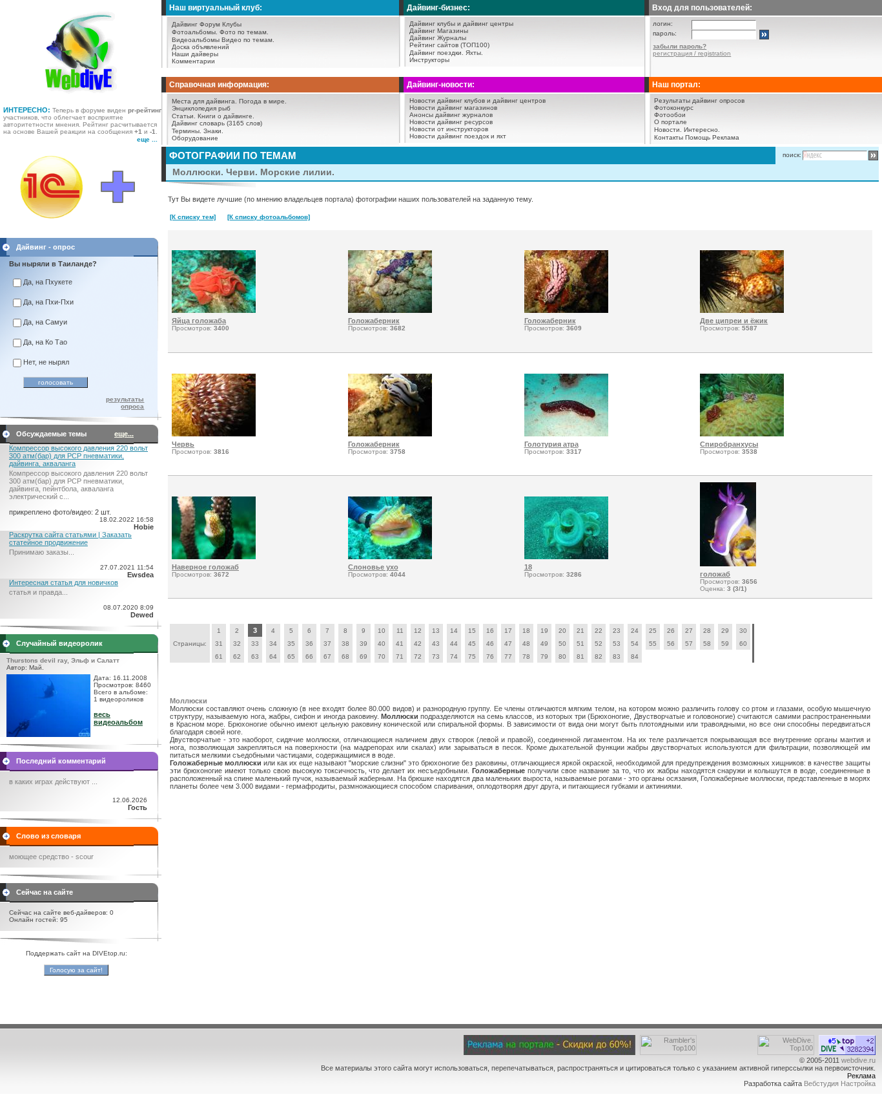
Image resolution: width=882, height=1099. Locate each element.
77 (508, 656)
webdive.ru (858, 1060)
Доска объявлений (200, 46)
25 (653, 630)
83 (616, 656)
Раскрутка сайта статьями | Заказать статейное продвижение (70, 538)
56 (671, 643)
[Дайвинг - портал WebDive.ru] (81, 97)
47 (508, 643)
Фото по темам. (244, 32)
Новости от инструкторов (448, 129)
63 (255, 656)
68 (345, 656)
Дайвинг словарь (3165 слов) (217, 123)
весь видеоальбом (118, 718)
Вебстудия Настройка (840, 1083)
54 (635, 643)
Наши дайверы (195, 54)
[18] (566, 556)
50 (562, 643)
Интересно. (702, 129)
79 (544, 656)
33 (255, 643)
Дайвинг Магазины (438, 30)
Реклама (725, 137)
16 (490, 630)
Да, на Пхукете (47, 282)
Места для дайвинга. (204, 101)
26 (671, 630)
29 (725, 630)
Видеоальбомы (196, 39)
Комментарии (193, 61)
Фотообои (670, 114)
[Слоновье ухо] (390, 556)
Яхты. (474, 52)
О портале (670, 121)
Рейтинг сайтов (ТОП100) (449, 44)
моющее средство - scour (51, 856)
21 (580, 630)
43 (436, 643)
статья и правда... (38, 592)
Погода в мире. (263, 101)
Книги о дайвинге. (226, 116)
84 (635, 656)
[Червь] (214, 434)
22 (598, 630)
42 (418, 643)
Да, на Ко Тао (45, 342)
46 (490, 643)
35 (291, 643)
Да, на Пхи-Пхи (48, 302)
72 (418, 656)
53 (616, 643)
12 (418, 630)
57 (689, 643)
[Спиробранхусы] (742, 434)
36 (309, 643)
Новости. (668, 129)
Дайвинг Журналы (437, 37)
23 (616, 630)
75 (472, 656)
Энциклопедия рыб (201, 108)
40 (381, 643)
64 (273, 656)
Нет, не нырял (46, 362)
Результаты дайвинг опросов (699, 100)
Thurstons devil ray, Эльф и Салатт (62, 660)
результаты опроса (125, 403)
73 (436, 656)
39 (363, 643)
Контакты (668, 137)
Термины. (186, 130)
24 (635, 630)
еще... (124, 434)
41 (400, 643)
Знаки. (213, 130)
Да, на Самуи (45, 322)
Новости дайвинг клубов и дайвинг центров (477, 100)
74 (454, 656)
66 (309, 656)
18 (526, 630)
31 (219, 643)
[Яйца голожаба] (214, 310)
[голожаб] (728, 564)
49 (544, 643)
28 (707, 630)
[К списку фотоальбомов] (268, 216)
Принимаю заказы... (41, 552)
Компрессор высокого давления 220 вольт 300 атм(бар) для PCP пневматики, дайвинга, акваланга (78, 455)
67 (327, 656)
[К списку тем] (193, 216)
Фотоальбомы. (195, 32)
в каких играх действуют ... (53, 781)
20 (562, 630)
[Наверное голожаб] (214, 556)
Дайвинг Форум (196, 24)
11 (400, 630)
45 (472, 643)
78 (526, 656)
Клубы (231, 24)
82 (598, 656)
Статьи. (184, 116)
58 (707, 643)
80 (562, 656)
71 (400, 656)
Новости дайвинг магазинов (453, 107)
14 (454, 630)
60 (743, 643)
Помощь (697, 137)
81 (580, 656)
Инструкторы (429, 59)
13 (436, 630)
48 (526, 643)
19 (544, 630)
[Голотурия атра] (566, 434)
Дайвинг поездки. (436, 52)
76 (490, 656)
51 (580, 643)
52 (598, 643)
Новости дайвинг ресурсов (451, 121)
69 (363, 656)
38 (345, 643)
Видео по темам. (247, 39)
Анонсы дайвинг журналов (451, 114)
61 (219, 656)
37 (327, 643)
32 (237, 643)
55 (653, 643)
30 (743, 630)
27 (689, 630)
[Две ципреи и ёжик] (742, 310)
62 (237, 656)
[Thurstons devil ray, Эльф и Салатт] (48, 734)
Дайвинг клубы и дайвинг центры (461, 23)
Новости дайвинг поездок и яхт (457, 136)
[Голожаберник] (390, 310)
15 (472, 630)
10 (381, 630)
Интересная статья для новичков (63, 582)
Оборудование (195, 138)
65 (291, 656)
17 (508, 630)
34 (273, 643)
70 (381, 656)
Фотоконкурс (673, 107)
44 (454, 643)
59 (725, 643)
